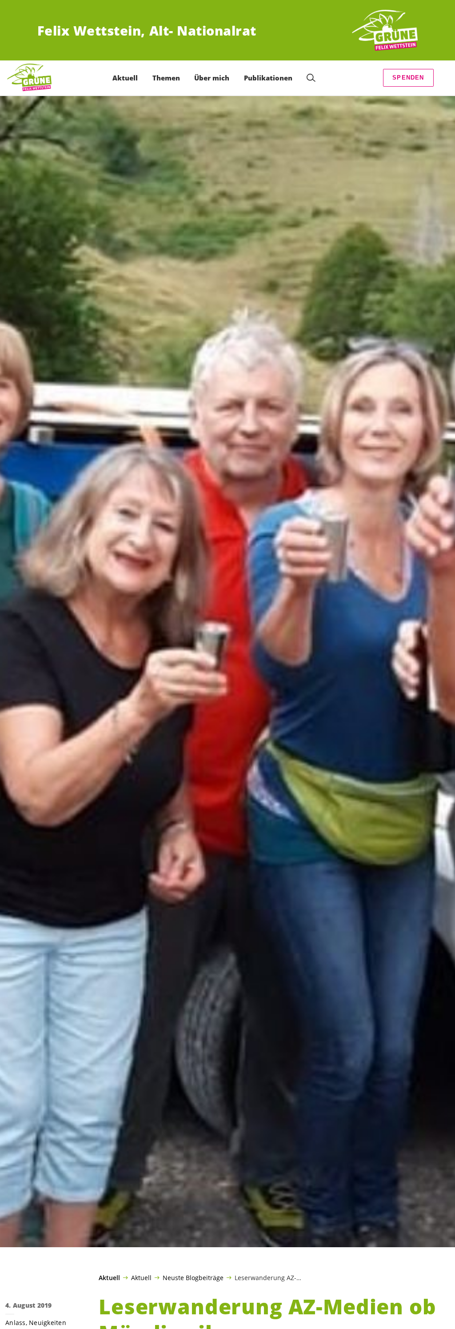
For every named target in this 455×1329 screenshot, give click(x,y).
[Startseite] (385, 30)
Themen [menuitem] (166, 77)
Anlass (15, 1322)
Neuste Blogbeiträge (193, 1277)
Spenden (408, 77)
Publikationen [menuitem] (268, 77)
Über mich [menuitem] (211, 77)
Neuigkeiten (47, 1322)
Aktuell (109, 1278)
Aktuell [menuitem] (125, 77)
